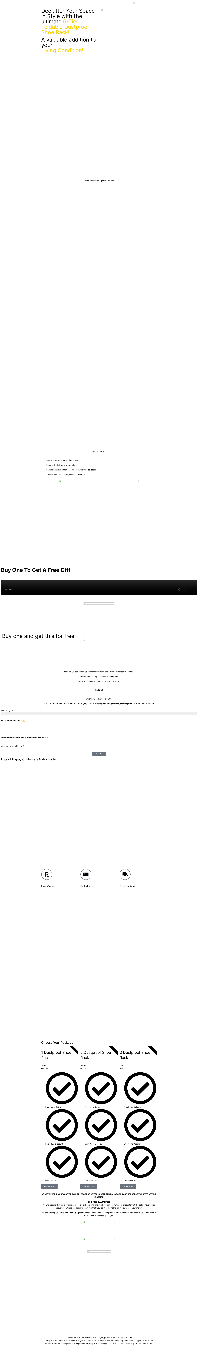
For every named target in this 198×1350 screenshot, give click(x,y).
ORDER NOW (49, 1186)
